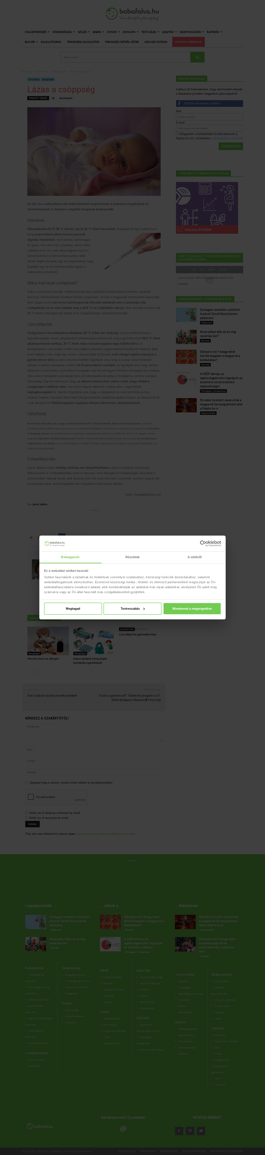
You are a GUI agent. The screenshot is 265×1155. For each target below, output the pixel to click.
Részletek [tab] (132, 557)
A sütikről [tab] (195, 557)
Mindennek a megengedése (192, 608)
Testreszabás (130, 608)
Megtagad (73, 608)
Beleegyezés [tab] (70, 557)
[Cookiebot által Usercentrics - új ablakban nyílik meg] (203, 543)
